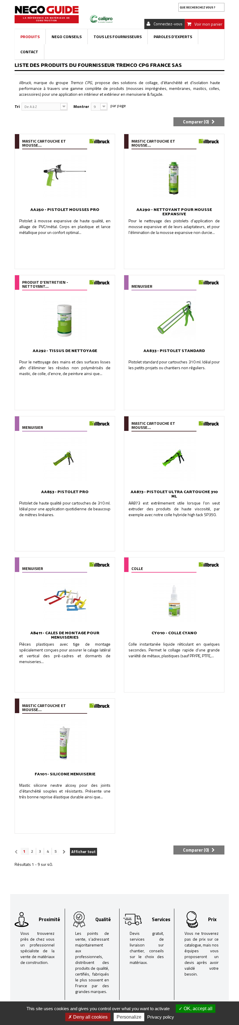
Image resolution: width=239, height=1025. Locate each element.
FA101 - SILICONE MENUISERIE (65, 774)
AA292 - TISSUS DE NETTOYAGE (65, 351)
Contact (29, 52)
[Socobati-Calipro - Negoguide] (47, 10)
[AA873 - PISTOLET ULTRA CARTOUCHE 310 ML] (174, 459)
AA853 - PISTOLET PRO (65, 492)
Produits (30, 36)
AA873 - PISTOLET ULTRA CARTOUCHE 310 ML (174, 494)
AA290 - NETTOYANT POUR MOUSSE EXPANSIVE (174, 212)
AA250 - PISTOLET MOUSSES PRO (64, 210)
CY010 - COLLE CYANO (174, 633)
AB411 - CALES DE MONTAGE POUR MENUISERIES (64, 635)
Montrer (81, 106)
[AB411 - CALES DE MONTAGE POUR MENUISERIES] (64, 600)
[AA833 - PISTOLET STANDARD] (174, 318)
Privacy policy (160, 1017)
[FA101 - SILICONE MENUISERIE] (64, 741)
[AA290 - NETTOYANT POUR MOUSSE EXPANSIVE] (174, 176)
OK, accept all (197, 1008)
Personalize (129, 1017)
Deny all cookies (90, 1017)
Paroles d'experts (173, 36)
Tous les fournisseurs (118, 36)
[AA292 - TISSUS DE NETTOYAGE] (64, 318)
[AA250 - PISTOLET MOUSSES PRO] (64, 176)
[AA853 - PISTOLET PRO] (64, 459)
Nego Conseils (67, 36)
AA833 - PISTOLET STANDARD (174, 351)
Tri (17, 106)
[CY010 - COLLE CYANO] (174, 600)
